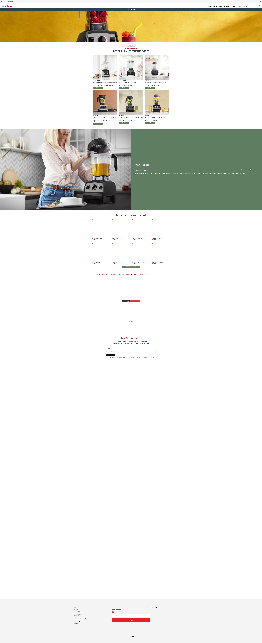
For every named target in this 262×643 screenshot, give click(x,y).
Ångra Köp (76, 623)
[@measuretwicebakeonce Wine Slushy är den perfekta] (101, 293)
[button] (251, 6)
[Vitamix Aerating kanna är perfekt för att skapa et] (101, 282)
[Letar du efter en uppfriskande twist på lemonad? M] (160, 293)
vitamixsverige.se (116, 609)
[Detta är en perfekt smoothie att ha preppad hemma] (121, 282)
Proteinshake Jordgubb (157, 238)
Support (246, 6)
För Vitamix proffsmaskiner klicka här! (8, 1)
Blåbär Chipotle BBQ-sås (157, 262)
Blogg (220, 6)
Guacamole (114, 262)
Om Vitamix (226, 6)
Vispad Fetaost (115, 238)
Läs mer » (94, 239)
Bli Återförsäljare (212, 6)
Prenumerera (110, 355)
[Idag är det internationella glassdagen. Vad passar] (140, 293)
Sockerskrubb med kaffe (97, 238)
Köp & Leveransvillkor (77, 621)
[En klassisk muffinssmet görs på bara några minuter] (160, 282)
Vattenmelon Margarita (137, 238)
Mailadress (110, 348)
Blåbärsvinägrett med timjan (98, 262)
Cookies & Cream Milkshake (138, 262)
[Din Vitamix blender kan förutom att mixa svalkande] (121, 293)
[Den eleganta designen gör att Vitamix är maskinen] (140, 282)
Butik (240, 6)
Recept (233, 6)
